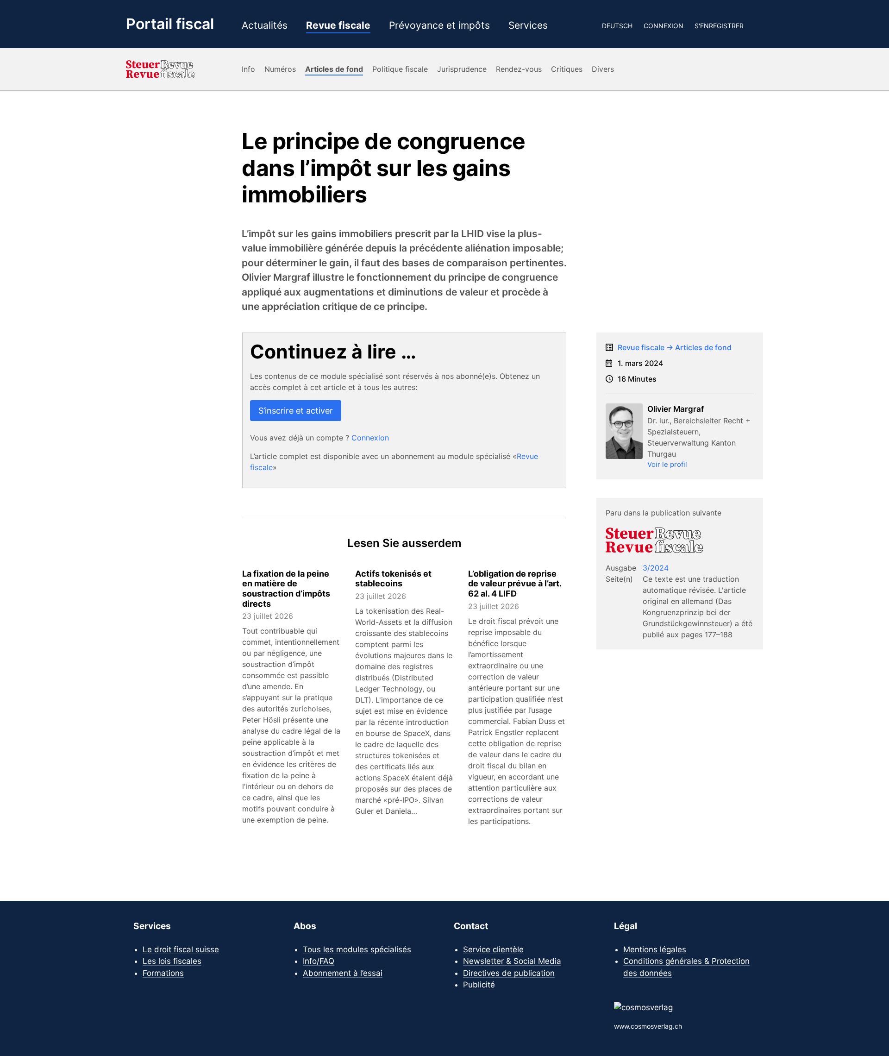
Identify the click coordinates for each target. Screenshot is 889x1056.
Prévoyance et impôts (439, 25)
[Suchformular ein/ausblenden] (759, 25)
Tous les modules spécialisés (357, 949)
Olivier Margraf (675, 409)
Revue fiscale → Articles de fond (675, 347)
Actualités (265, 25)
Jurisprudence (462, 69)
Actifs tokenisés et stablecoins (393, 579)
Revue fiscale (338, 25)
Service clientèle (493, 949)
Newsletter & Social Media (512, 961)
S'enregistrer (719, 26)
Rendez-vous (519, 69)
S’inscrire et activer (295, 410)
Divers (603, 69)
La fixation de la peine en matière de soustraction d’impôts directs (286, 589)
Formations (163, 973)
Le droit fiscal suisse (181, 949)
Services (528, 25)
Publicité (479, 984)
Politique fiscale (400, 69)
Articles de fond (334, 69)
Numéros (280, 69)
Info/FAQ (318, 961)
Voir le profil (667, 464)
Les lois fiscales (172, 961)
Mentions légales (654, 949)
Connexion (663, 26)
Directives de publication (509, 973)
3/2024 (656, 567)
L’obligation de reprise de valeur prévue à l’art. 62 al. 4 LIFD (514, 583)
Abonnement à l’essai (342, 973)
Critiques (566, 69)
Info (248, 69)
